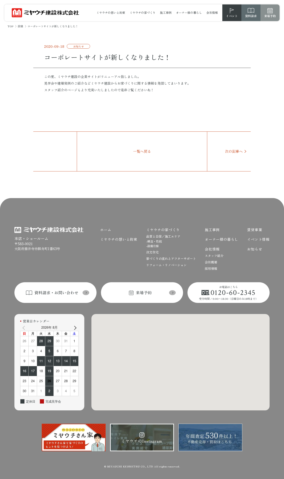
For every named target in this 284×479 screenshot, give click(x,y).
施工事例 (166, 12)
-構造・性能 (154, 241)
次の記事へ (234, 151)
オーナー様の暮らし (189, 12)
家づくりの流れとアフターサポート (171, 258)
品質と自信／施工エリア (163, 236)
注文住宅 (152, 252)
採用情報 (211, 268)
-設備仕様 (152, 246)
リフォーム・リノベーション (166, 265)
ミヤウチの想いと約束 (110, 12)
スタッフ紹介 (214, 255)
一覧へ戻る (142, 151)
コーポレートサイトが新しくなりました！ (107, 57)
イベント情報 (258, 239)
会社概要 (211, 262)
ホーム (105, 229)
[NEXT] (74, 327)
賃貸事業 (254, 229)
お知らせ (78, 46)
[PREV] (24, 327)
